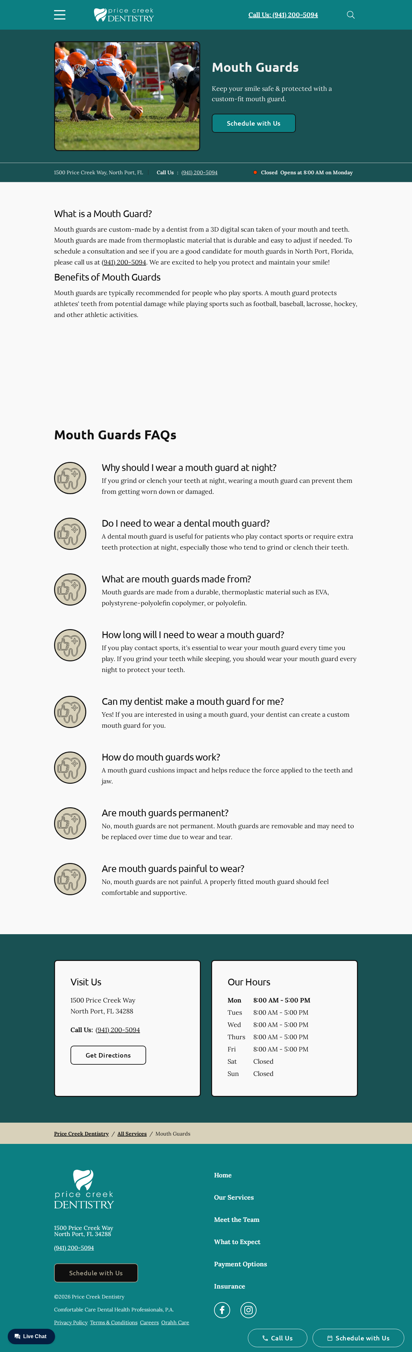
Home (223, 1175)
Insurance (229, 1286)
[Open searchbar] (351, 15)
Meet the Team (236, 1219)
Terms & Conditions (113, 1322)
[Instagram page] (248, 1310)
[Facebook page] (222, 1310)
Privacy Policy (71, 1322)
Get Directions (108, 1055)
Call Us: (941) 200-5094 (283, 15)
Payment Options (240, 1264)
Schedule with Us (254, 123)
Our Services (234, 1197)
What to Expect (237, 1242)
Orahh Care (175, 1322)
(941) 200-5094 (200, 172)
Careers (149, 1322)
